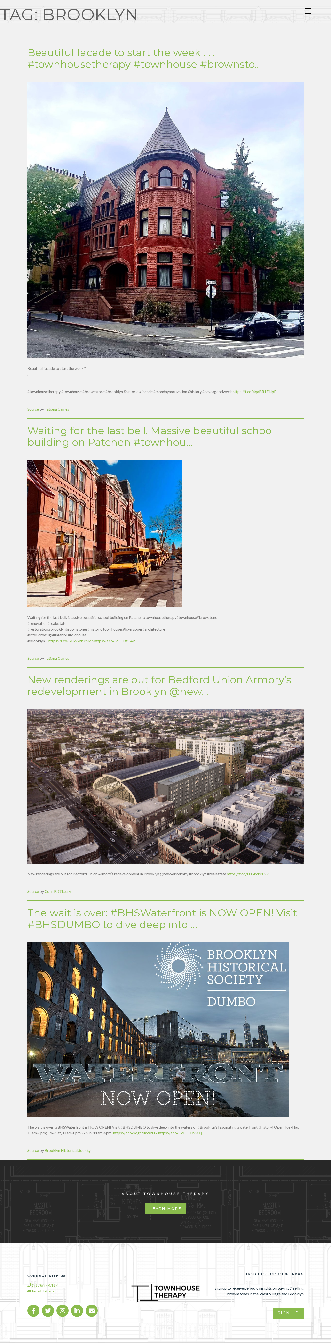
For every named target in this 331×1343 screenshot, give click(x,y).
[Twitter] (48, 1311)
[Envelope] (92, 1311)
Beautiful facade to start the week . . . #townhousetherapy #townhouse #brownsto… (144, 58)
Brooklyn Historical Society (68, 1150)
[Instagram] (62, 1311)
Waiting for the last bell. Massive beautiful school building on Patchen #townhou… (150, 436)
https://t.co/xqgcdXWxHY (135, 1133)
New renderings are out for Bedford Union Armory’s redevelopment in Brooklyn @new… (159, 685)
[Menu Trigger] (307, 11)
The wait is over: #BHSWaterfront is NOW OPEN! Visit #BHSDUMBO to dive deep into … (162, 918)
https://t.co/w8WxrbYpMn (71, 640)
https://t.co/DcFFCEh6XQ (180, 1133)
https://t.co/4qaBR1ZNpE (254, 391)
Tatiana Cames (57, 409)
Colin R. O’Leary (58, 891)
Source (33, 409)
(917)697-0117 (44, 1285)
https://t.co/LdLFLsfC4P (114, 640)
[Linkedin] (77, 1311)
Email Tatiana (42, 1291)
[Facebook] (33, 1311)
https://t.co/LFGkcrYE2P (248, 873)
